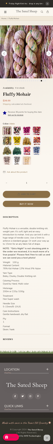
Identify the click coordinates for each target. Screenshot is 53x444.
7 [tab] (19, 80)
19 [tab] (43, 80)
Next (49, 53)
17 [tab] (39, 80)
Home (3, 18)
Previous (4, 53)
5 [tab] (15, 80)
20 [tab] (45, 80)
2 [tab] (9, 80)
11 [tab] (27, 80)
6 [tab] (17, 80)
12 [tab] (29, 80)
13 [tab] (31, 80)
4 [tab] (13, 80)
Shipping (7, 104)
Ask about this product (17, 172)
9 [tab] (23, 80)
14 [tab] (33, 80)
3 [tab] (11, 80)
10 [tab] (25, 80)
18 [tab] (41, 80)
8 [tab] (21, 80)
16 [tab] (37, 80)
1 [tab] (7, 80)
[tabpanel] (26, 51)
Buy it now (26, 204)
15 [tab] (35, 80)
